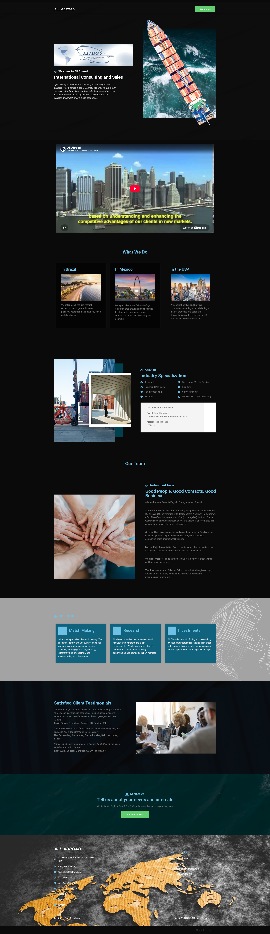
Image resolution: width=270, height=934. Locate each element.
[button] (205, 9)
